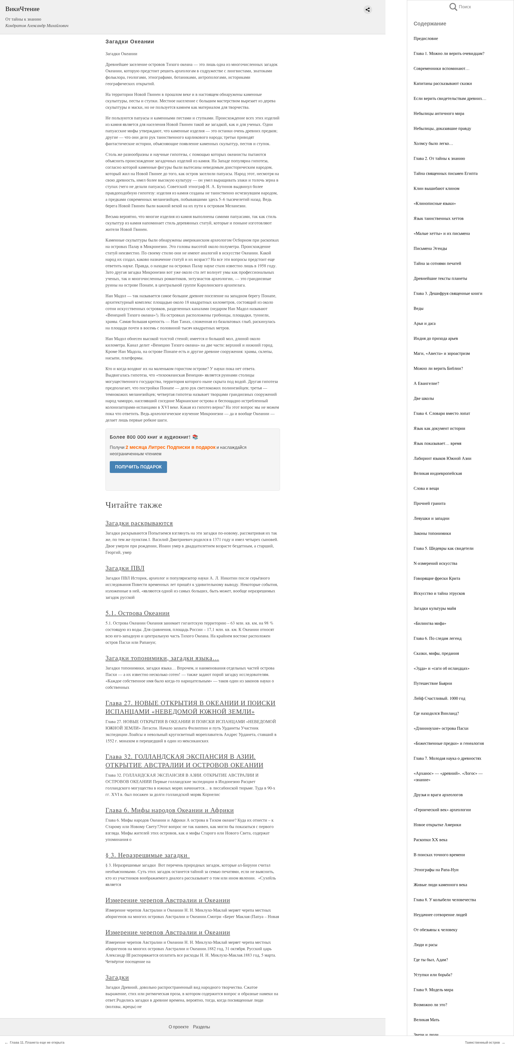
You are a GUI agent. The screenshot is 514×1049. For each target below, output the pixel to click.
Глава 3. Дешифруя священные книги (448, 293)
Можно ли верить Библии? (438, 368)
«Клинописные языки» (435, 203)
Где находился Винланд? (436, 713)
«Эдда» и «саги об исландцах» (442, 668)
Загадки (117, 977)
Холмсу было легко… (433, 143)
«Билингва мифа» (430, 623)
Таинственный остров (482, 1042)
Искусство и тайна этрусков (439, 593)
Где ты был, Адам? (431, 959)
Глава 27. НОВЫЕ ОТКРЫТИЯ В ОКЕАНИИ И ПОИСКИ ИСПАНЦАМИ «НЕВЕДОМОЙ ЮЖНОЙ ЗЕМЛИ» (190, 707)
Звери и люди (426, 1034)
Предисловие (426, 38)
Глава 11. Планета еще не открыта (37, 1042)
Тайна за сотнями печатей (437, 263)
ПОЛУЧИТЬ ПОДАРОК (138, 467)
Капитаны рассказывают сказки (443, 83)
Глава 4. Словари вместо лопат (442, 413)
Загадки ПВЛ (125, 567)
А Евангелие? (426, 383)
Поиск (459, 7)
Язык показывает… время (437, 443)
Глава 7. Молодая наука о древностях (447, 758)
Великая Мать (426, 1019)
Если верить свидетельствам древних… (450, 98)
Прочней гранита (429, 503)
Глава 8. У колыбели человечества (445, 899)
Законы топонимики (432, 533)
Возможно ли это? (430, 1004)
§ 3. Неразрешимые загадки (147, 855)
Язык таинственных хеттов (439, 218)
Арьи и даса (425, 323)
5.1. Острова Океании (137, 612)
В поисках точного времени (439, 854)
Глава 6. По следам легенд (438, 638)
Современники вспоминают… (442, 68)
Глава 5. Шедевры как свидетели (444, 548)
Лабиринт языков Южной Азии (442, 458)
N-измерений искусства (435, 563)
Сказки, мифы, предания (436, 653)
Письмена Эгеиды (430, 248)
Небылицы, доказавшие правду (442, 128)
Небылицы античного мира (439, 113)
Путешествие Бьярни (433, 683)
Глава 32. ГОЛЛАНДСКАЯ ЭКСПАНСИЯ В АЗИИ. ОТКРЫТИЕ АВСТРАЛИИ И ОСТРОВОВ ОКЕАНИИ (184, 760)
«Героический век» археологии (442, 809)
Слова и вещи (426, 488)
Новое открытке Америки (437, 824)
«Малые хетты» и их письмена (442, 233)
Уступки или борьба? (433, 974)
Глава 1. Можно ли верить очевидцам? (449, 53)
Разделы (201, 1027)
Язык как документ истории (439, 428)
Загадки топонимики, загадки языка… (162, 657)
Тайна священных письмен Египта (446, 173)
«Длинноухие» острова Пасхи (441, 728)
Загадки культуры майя (435, 608)
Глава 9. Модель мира (433, 989)
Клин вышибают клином (436, 188)
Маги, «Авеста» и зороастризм (442, 353)
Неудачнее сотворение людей (440, 914)
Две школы (424, 398)
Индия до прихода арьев (436, 338)
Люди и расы (425, 944)
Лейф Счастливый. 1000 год (439, 698)
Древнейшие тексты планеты (440, 278)
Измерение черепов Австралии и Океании (167, 900)
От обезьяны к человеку (436, 929)
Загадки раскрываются (139, 522)
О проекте (179, 1027)
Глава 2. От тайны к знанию (439, 158)
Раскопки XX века (430, 839)
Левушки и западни (431, 518)
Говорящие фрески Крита (437, 578)
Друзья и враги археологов (438, 794)
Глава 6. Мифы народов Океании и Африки (169, 810)
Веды (419, 308)
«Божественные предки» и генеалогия (449, 743)
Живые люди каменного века (440, 884)
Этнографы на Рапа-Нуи (436, 869)
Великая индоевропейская (438, 473)
